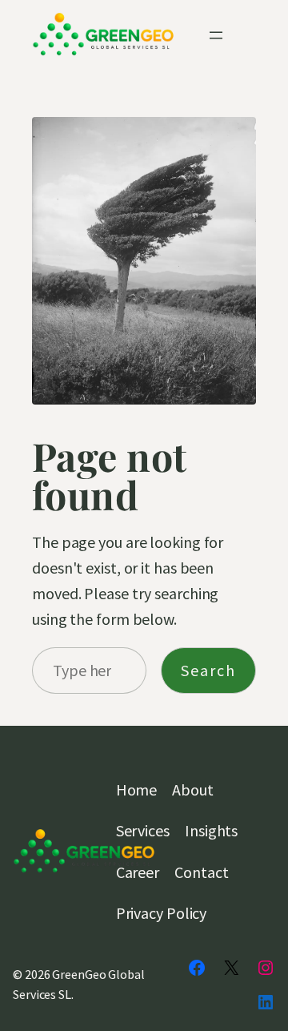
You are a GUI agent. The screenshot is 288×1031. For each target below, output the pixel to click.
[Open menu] (216, 35)
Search (208, 670)
